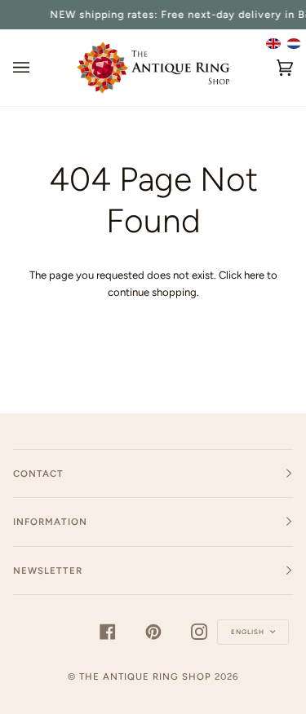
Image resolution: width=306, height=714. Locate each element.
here (254, 275)
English (249, 632)
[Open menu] (37, 67)
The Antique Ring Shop (145, 676)
